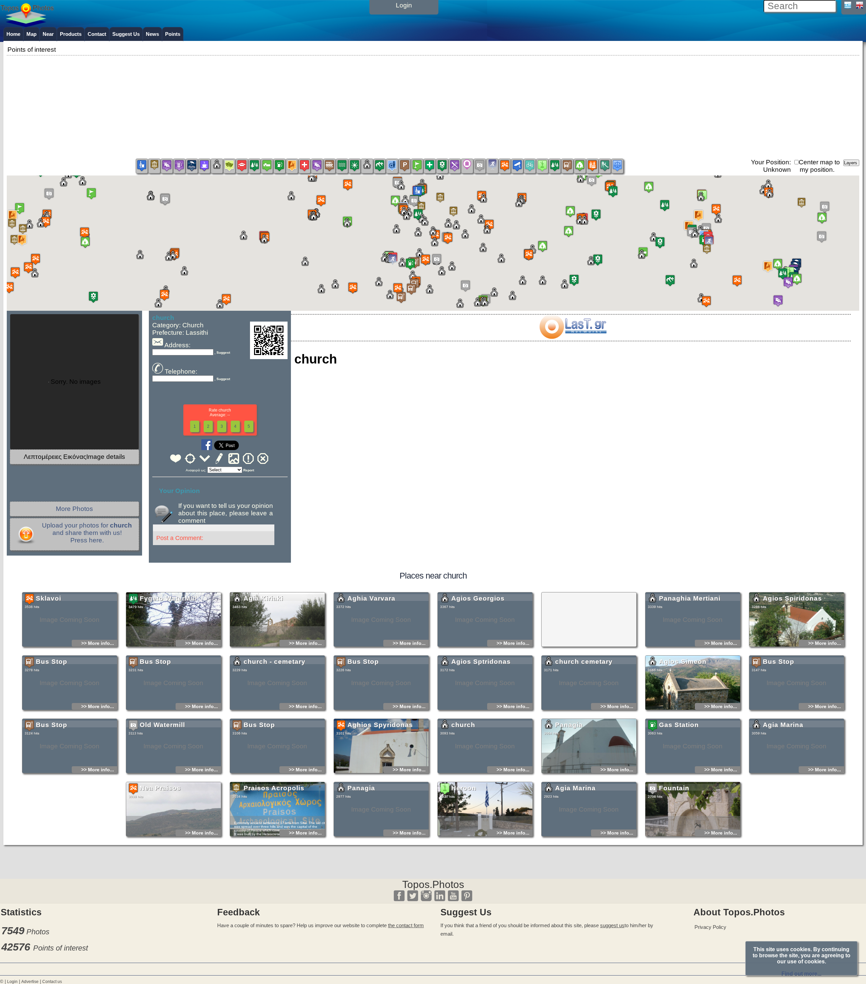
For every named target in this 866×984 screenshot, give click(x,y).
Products (71, 34)
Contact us (52, 981)
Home (13, 34)
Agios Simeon (683, 661)
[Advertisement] (433, 104)
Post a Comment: (179, 538)
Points (172, 34)
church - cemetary (274, 661)
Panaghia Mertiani (690, 598)
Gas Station (679, 724)
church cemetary (584, 661)
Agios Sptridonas (481, 661)
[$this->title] (573, 336)
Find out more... (801, 974)
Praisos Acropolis (274, 788)
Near (48, 34)
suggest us (612, 925)
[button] (433, 237)
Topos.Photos (433, 884)
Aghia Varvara (371, 598)
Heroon (463, 788)
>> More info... (97, 643)
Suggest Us (126, 34)
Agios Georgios (478, 598)
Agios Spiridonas (792, 598)
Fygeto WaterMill (168, 598)
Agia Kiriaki (263, 598)
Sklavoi (48, 598)
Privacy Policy (710, 927)
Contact (97, 34)
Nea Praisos (160, 788)
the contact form (406, 925)
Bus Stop (51, 661)
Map (31, 34)
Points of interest (60, 948)
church (463, 724)
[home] (27, 24)
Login (12, 981)
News (152, 34)
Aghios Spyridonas (380, 724)
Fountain (674, 788)
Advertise (30, 981)
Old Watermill (162, 724)
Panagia (569, 724)
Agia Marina (783, 724)
